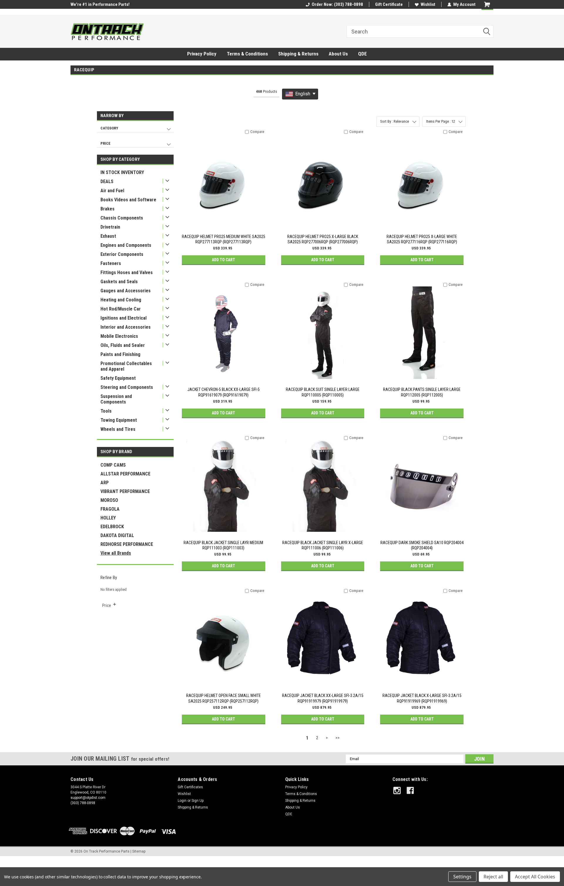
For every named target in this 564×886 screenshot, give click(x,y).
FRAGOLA (110, 509)
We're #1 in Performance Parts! (100, 4)
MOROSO (109, 500)
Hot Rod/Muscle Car (120, 309)
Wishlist (428, 4)
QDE (362, 54)
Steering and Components (126, 387)
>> (337, 737)
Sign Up (198, 801)
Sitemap (138, 851)
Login (182, 801)
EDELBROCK (112, 526)
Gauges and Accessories (125, 290)
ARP (104, 482)
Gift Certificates (190, 787)
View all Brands (115, 553)
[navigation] (135, 131)
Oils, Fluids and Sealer (122, 345)
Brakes (107, 209)
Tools (106, 411)
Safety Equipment (118, 378)
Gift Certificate (389, 4)
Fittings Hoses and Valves (126, 272)
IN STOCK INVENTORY (122, 172)
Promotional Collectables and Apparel (126, 366)
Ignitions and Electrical (123, 318)
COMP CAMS (113, 465)
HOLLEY (108, 518)
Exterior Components (121, 254)
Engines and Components (125, 245)
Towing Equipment (118, 420)
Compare (257, 131)
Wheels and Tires (117, 429)
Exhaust (108, 236)
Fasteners (110, 263)
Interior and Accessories (125, 327)
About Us (338, 54)
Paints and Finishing (120, 354)
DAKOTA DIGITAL (117, 535)
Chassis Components (121, 218)
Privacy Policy (201, 54)
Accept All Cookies (535, 876)
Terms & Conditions (247, 54)
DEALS (106, 181)
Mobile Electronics (119, 336)
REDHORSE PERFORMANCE (126, 544)
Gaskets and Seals (119, 281)
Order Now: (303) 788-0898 (337, 4)
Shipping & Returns (298, 54)
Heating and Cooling (120, 300)
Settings (462, 876)
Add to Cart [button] (223, 259)
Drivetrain (110, 227)
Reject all (493, 876)
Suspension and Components (116, 399)
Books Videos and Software (128, 199)
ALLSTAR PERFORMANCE (125, 474)
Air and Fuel (112, 190)
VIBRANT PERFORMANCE (125, 491)
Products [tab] (266, 91)
